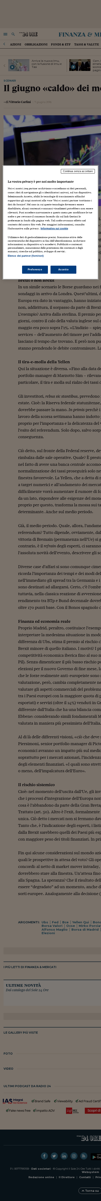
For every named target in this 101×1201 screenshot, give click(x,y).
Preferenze (35, 269)
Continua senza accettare (78, 171)
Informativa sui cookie (54, 228)
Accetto (63, 269)
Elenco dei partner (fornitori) (26, 255)
